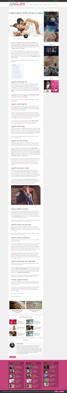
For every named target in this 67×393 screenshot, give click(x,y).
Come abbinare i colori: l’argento (52, 371)
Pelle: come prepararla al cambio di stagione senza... (18, 372)
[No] (64, 391)
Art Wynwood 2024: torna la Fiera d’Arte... (51, 71)
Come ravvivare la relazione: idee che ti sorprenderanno (20, 334)
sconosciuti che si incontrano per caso (23, 161)
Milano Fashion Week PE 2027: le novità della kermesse (18, 381)
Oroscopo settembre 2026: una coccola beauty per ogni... (51, 17)
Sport (54, 4)
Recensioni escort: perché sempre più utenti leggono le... (37, 322)
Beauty (31, 4)
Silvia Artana (30, 15)
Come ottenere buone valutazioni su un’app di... (21, 328)
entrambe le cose (27, 221)
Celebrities (36, 4)
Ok (56, 391)
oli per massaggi (24, 96)
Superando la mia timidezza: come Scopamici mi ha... (37, 334)
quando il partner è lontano (29, 239)
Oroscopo (50, 4)
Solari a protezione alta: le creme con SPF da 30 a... (18, 386)
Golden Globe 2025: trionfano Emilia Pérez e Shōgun (51, 61)
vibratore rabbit (14, 108)
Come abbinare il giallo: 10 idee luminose (52, 384)
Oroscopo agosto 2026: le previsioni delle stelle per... (51, 26)
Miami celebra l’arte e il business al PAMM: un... (51, 51)
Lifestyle (45, 4)
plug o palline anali (17, 137)
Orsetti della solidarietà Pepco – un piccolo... (18, 376)
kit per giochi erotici (35, 283)
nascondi (18, 65)
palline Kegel (21, 114)
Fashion (40, 4)
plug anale (36, 120)
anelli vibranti (32, 94)
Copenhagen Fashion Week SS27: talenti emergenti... (18, 367)
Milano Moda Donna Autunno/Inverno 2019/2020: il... (53, 367)
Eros (26, 11)
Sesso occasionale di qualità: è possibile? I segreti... (37, 328)
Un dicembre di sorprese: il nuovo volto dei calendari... (20, 322)
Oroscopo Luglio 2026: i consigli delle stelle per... (51, 37)
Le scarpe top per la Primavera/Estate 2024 (53, 375)
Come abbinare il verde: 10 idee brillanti (52, 380)
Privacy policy (62, 391)
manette (18, 95)
